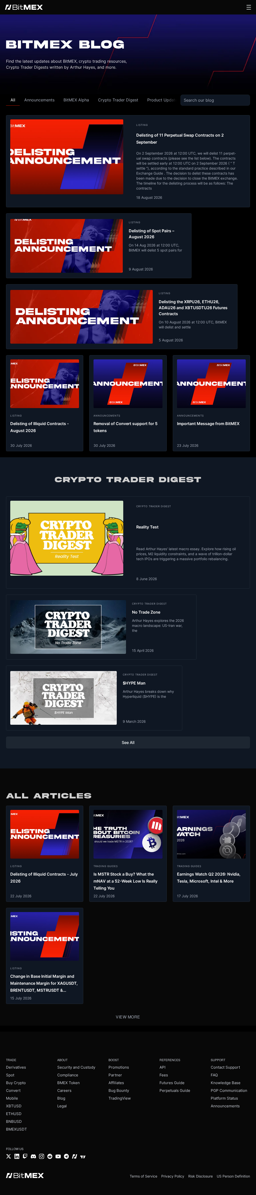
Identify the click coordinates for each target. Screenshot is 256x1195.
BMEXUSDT (16, 1129)
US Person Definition (233, 1176)
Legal (62, 1106)
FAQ (214, 1075)
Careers (64, 1090)
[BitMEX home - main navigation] (24, 7)
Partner (115, 1075)
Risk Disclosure (200, 1176)
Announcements (225, 1106)
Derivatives (16, 1067)
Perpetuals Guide (175, 1090)
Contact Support (225, 1067)
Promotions (118, 1067)
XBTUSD (14, 1106)
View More (128, 1017)
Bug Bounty (118, 1090)
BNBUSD (14, 1121)
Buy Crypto (16, 1082)
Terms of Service (143, 1176)
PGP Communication (229, 1090)
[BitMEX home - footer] (25, 1176)
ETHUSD (14, 1113)
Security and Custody (76, 1067)
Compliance (67, 1075)
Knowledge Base (225, 1082)
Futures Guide (172, 1082)
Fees (164, 1075)
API (163, 1067)
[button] (249, 7)
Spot (10, 1075)
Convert (13, 1090)
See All (128, 742)
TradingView (119, 1098)
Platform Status (224, 1098)
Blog (61, 1098)
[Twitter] (8, 1157)
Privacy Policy (172, 1176)
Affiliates (116, 1082)
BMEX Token (68, 1082)
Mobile (12, 1098)
